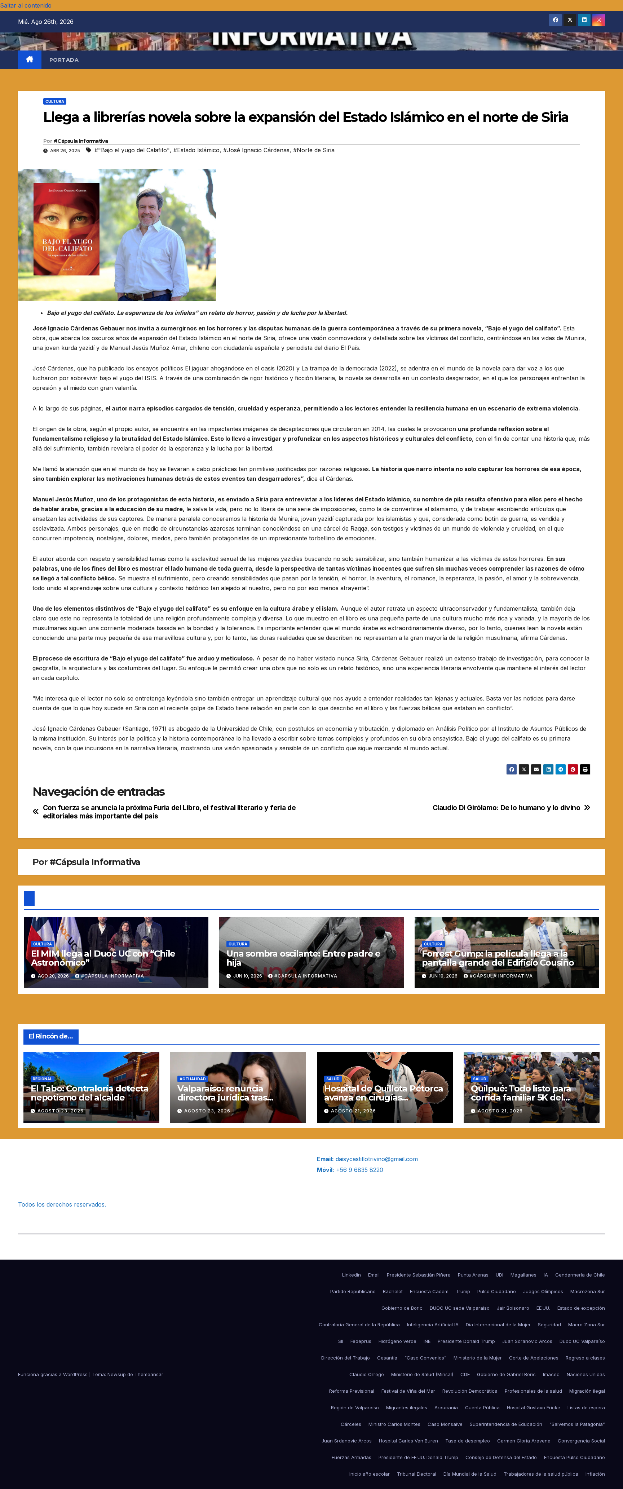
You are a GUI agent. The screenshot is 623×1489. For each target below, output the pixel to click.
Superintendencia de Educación (506, 1424)
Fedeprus (360, 1341)
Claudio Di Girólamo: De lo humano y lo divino (506, 808)
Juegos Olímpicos (543, 1291)
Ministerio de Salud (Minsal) (422, 1374)
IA (546, 1275)
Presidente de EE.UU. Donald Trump (418, 1457)
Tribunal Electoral (416, 1474)
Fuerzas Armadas (351, 1457)
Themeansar (148, 1374)
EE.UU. (543, 1308)
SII (340, 1341)
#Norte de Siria (314, 150)
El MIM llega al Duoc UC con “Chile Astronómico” (103, 958)
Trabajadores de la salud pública (541, 1474)
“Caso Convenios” (425, 1358)
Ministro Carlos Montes (394, 1424)
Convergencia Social (581, 1441)
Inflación (595, 1474)
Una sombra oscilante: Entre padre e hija (303, 958)
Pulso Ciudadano (496, 1291)
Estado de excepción (581, 1308)
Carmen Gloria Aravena (524, 1441)
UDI (499, 1275)
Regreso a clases (585, 1358)
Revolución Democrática (470, 1391)
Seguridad (549, 1324)
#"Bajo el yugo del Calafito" (132, 150)
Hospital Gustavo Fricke (533, 1407)
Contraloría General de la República (359, 1324)
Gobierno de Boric (402, 1308)
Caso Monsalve (445, 1424)
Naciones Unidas (586, 1374)
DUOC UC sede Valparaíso (460, 1308)
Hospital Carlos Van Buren (408, 1441)
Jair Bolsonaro (513, 1308)
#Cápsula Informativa (81, 141)
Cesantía (387, 1358)
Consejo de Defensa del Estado (501, 1457)
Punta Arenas (473, 1275)
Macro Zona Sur (586, 1324)
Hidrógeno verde (397, 1341)
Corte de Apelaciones (533, 1358)
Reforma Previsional (351, 1391)
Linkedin (351, 1275)
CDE (465, 1374)
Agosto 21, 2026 (353, 1111)
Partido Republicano (353, 1291)
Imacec (551, 1374)
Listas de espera (586, 1407)
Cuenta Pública (482, 1407)
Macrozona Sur (587, 1291)
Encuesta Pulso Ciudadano (574, 1457)
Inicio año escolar (369, 1474)
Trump (463, 1291)
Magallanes (523, 1275)
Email (374, 1275)
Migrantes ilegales (406, 1407)
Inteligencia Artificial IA (433, 1324)
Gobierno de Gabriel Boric (506, 1374)
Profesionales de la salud (533, 1391)
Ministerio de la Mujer (478, 1358)
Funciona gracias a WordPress (53, 1374)
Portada (64, 60)
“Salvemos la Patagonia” (577, 1424)
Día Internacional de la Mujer (498, 1324)
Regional (42, 1079)
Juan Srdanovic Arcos (347, 1441)
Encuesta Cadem (429, 1291)
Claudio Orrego (366, 1374)
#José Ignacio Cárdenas (256, 150)
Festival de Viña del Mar (408, 1391)
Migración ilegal (587, 1391)
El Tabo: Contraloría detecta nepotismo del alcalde (89, 1093)
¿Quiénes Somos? (42, 1159)
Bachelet (393, 1291)
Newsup (116, 1374)
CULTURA (54, 101)
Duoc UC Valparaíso (582, 1341)
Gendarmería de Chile (580, 1275)
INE (427, 1341)
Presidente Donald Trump (466, 1341)
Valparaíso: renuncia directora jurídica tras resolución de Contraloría (230, 1097)
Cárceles (351, 1424)
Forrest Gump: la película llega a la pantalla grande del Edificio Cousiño (498, 958)
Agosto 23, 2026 (60, 1111)
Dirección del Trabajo (345, 1358)
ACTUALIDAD (193, 1079)
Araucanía (446, 1407)
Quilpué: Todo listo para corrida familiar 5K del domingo (521, 1097)
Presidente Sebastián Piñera (419, 1275)
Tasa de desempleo (467, 1441)
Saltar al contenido (26, 5)
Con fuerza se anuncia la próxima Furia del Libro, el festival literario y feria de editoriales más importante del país (169, 812)
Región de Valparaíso (355, 1407)
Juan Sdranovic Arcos (527, 1341)
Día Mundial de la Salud (469, 1474)
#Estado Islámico (196, 150)
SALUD (333, 1079)
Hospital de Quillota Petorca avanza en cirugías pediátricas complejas (383, 1097)
